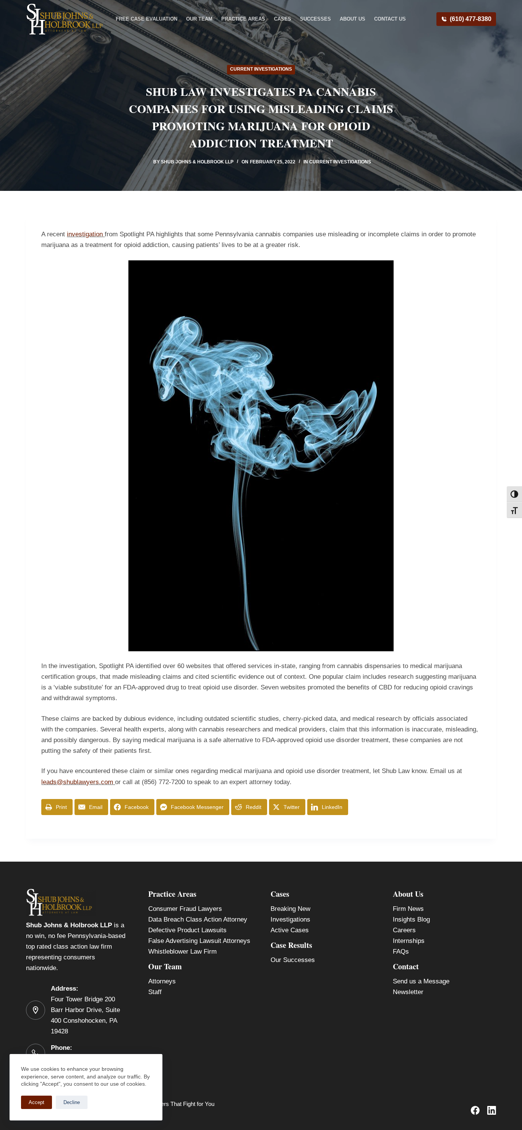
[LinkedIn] (491, 1110)
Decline (71, 1102)
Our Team (199, 19)
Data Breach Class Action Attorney (197, 919)
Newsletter (408, 992)
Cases (282, 19)
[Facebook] (475, 1110)
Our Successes (293, 960)
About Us (352, 19)
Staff (155, 992)
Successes (315, 19)
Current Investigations (261, 69)
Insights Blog (411, 919)
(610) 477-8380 (470, 19)
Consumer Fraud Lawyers (185, 908)
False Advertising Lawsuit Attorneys (199, 940)
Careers (404, 930)
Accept (36, 1102)
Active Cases (290, 930)
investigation (85, 234)
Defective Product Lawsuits (187, 930)
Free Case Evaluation (146, 19)
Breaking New (290, 908)
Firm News (408, 908)
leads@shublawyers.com (77, 782)
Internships (409, 940)
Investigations (290, 919)
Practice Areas (243, 19)
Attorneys (162, 981)
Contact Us (390, 19)
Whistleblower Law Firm (182, 951)
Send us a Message (421, 981)
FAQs (401, 951)
